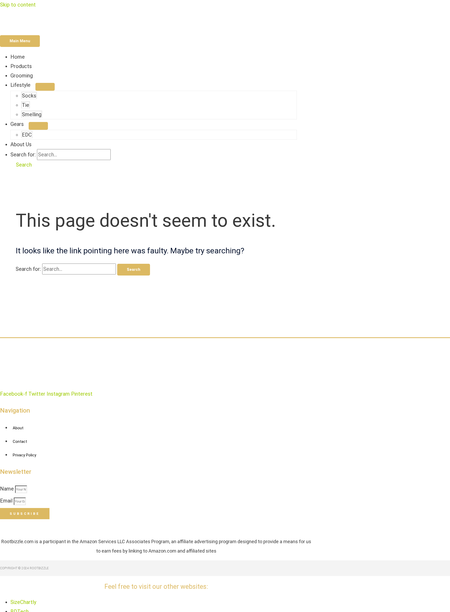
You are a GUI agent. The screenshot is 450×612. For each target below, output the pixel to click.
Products (21, 66)
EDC (27, 135)
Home (17, 57)
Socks (29, 96)
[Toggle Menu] (45, 87)
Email (7, 501)
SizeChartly (23, 602)
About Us (21, 144)
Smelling (31, 114)
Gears (17, 124)
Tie (25, 105)
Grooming (21, 75)
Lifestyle (20, 85)
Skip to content (18, 5)
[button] (21, 165)
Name (7, 489)
